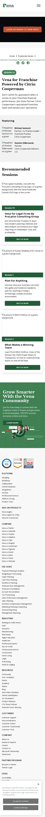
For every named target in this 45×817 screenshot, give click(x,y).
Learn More (12, 423)
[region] (20, 798)
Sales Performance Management (15, 598)
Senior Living (7, 655)
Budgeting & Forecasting (11, 574)
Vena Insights (7, 512)
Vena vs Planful (8, 528)
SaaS (4, 625)
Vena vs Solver (7, 558)
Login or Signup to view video (22, 29)
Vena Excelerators (9, 720)
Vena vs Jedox (7, 555)
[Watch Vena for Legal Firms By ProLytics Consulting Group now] (22, 194)
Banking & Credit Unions (11, 622)
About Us (5, 739)
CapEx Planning (8, 577)
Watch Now (22, 239)
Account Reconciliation (11, 592)
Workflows (6, 481)
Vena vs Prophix (8, 534)
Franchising (6, 661)
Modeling (5, 478)
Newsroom (6, 754)
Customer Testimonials (11, 726)
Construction (7, 652)
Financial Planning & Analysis (13, 571)
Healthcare (6, 640)
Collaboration (7, 484)
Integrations (6, 490)
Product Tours (7, 502)
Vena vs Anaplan (8, 543)
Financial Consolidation (11, 589)
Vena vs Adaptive (8, 537)
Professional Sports (9, 643)
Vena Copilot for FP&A (10, 515)
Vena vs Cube (7, 540)
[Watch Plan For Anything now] (22, 261)
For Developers (8, 698)
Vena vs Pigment (8, 549)
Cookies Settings (21, 808)
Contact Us (6, 748)
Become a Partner (9, 764)
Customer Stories (8, 723)
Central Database (8, 487)
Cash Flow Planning (9, 580)
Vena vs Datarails (8, 531)
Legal (4, 658)
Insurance (5, 628)
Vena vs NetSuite (8, 561)
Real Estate (6, 634)
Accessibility (6, 778)
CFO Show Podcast (9, 704)
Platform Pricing (8, 499)
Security (5, 493)
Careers (5, 745)
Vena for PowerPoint (10, 518)
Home (12, 56)
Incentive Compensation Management (17, 604)
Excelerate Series (25, 56)
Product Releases (8, 701)
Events (4, 680)
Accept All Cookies (21, 801)
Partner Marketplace (10, 695)
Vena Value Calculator (10, 692)
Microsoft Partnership (10, 751)
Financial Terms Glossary (11, 707)
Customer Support (9, 717)
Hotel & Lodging (8, 664)
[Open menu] (39, 7)
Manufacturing (7, 631)
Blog (4, 689)
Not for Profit (7, 646)
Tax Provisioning (8, 595)
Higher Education (8, 637)
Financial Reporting (9, 610)
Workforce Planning (9, 583)
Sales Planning (7, 601)
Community (6, 674)
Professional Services (10, 496)
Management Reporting (11, 613)
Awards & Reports (9, 742)
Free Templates (8, 677)
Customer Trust (8, 729)
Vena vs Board (7, 552)
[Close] (38, 784)
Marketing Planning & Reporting (14, 607)
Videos (4, 686)
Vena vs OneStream (9, 546)
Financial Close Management (13, 586)
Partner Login (7, 767)
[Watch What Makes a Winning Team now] (22, 325)
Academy (5, 683)
